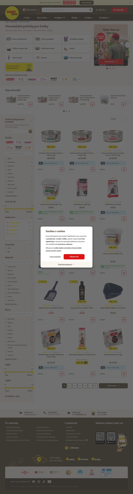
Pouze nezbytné (55, 257)
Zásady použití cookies (53, 251)
